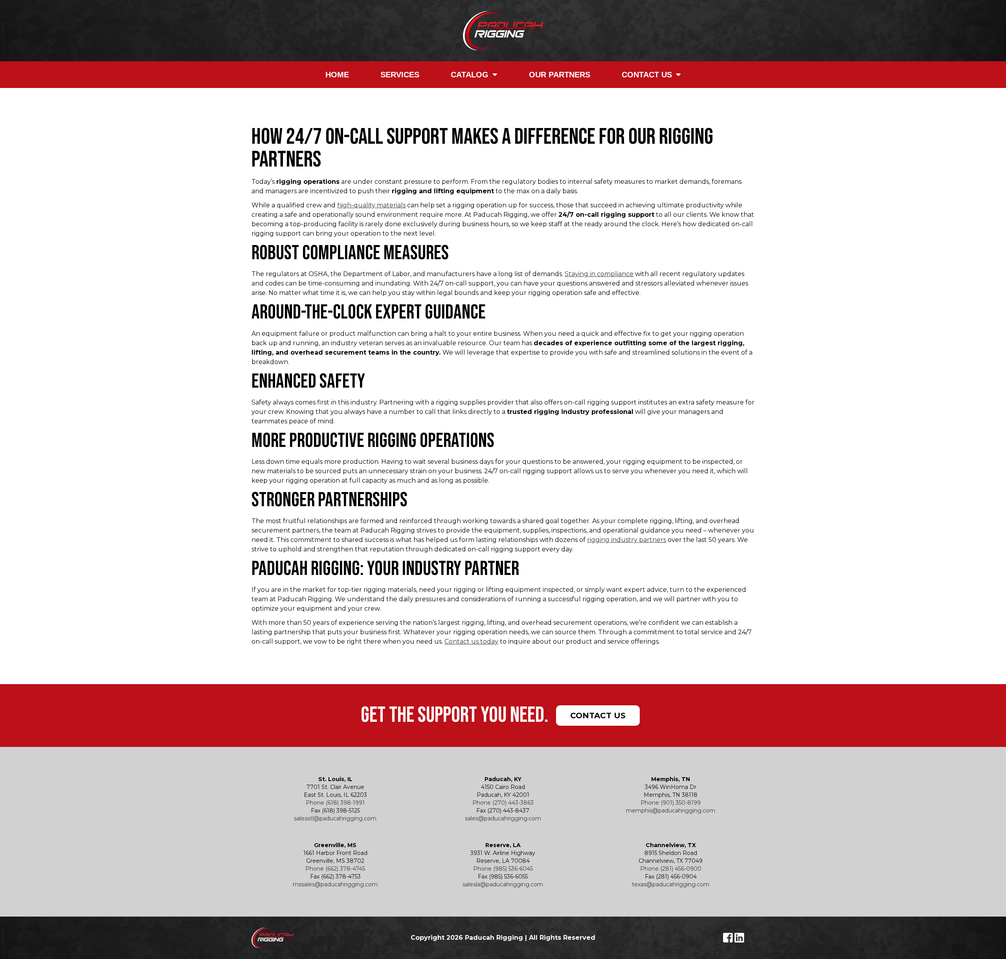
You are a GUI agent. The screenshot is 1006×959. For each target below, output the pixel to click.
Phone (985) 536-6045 (503, 868)
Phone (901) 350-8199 (671, 802)
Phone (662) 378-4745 (335, 868)
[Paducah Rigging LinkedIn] (739, 939)
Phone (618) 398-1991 (335, 802)
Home (337, 74)
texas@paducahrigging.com (670, 884)
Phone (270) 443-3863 (503, 802)
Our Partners (559, 74)
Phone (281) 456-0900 (670, 868)
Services (399, 74)
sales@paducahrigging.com (503, 818)
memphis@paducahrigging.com (670, 810)
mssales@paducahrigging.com (335, 884)
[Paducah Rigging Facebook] (728, 939)
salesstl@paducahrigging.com (335, 818)
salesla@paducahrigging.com (503, 884)
